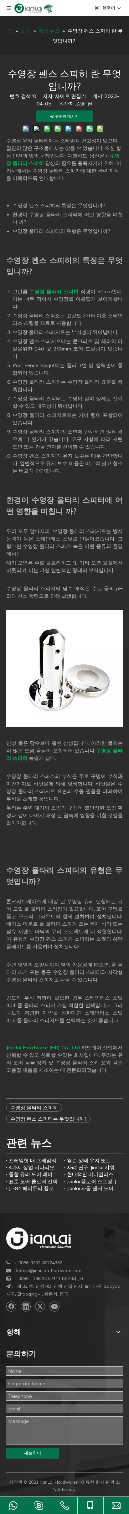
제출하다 (32, 1453)
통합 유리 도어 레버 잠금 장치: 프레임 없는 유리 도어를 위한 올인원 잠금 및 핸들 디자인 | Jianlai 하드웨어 (35, 1174)
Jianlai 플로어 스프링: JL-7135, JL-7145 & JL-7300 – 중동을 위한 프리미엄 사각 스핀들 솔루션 (93, 1181)
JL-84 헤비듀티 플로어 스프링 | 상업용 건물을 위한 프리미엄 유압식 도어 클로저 (35, 1188)
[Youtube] (54, 1307)
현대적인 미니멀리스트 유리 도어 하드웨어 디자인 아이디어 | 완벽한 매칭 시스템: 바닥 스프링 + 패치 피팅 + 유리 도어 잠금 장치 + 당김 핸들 (93, 1174)
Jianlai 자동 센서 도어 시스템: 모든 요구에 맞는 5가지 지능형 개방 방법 (93, 1188)
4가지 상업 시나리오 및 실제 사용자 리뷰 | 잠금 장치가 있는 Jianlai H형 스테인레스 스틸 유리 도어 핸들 (35, 1167)
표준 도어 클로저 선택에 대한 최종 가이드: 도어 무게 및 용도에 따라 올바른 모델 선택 (35, 1181)
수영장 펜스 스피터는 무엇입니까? (48, 1119)
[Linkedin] (26, 1307)
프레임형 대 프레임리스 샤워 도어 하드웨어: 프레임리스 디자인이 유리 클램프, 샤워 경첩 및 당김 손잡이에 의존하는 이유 (35, 1160)
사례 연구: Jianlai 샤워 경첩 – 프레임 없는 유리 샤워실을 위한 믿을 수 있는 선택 (93, 1167)
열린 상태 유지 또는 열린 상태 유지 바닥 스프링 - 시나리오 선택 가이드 (93, 1160)
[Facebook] (11, 1307)
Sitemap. (67, 1489)
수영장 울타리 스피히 (34, 1107)
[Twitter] (40, 1307)
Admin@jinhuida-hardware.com (48, 1270)
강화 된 (84, 103)
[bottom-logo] (38, 1238)
